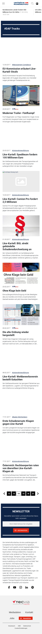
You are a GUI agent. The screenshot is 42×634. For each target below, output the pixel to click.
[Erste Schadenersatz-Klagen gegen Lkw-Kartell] (21, 403)
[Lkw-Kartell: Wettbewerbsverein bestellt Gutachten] (21, 359)
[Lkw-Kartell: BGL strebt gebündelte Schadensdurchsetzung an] (21, 225)
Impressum (11, 626)
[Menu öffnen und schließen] (4, 3)
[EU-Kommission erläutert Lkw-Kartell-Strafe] (21, 51)
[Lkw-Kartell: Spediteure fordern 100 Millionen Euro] (21, 137)
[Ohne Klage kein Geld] (21, 273)
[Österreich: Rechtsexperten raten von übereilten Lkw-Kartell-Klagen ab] (21, 447)
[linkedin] (26, 587)
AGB (19, 626)
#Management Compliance (21, 65)
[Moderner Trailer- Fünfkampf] (21, 95)
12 (9, 494)
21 (33, 494)
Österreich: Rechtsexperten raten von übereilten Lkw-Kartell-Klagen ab (21, 468)
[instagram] (20, 587)
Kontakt (29, 612)
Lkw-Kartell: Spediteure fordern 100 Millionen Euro (20, 156)
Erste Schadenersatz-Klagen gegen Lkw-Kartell (18, 422)
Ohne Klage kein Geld (14, 290)
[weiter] (38, 493)
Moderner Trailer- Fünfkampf (18, 113)
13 (14, 494)
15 (23, 494)
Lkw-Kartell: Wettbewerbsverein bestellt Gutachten (20, 378)
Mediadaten (15, 612)
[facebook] (9, 587)
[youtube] (14, 587)
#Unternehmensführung (20, 150)
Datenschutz (27, 626)
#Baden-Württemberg (19, 417)
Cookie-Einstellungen (21, 628)
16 (28, 494)
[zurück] (4, 493)
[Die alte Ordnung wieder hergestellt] (21, 314)
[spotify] (32, 587)
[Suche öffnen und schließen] (31, 3)
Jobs (12, 618)
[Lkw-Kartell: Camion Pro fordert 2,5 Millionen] (21, 181)
